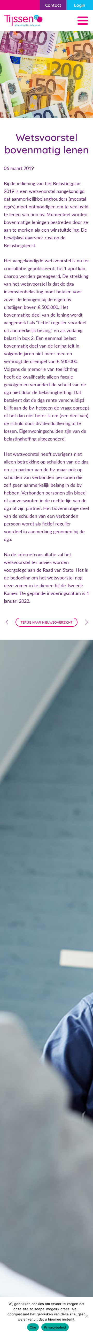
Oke (33, 1327)
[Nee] (86, 1316)
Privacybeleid (55, 1327)
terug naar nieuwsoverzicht (46, 622)
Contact (53, 5)
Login (79, 5)
